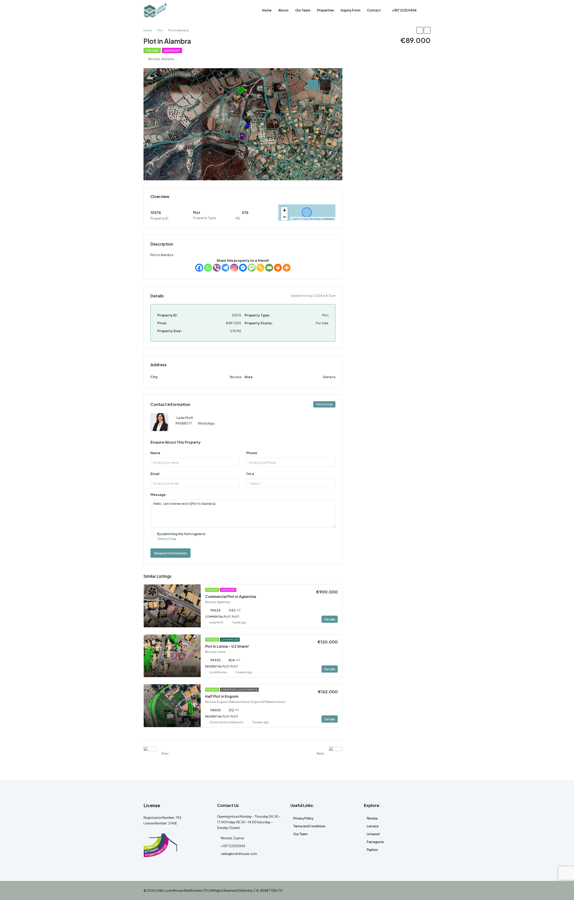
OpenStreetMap (312, 218)
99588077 (183, 423)
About (283, 10)
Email (154, 473)
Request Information (170, 553)
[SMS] (252, 268)
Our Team (302, 10)
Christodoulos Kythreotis (239, 689)
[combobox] (291, 483)
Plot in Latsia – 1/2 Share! (227, 646)
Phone (251, 453)
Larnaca (372, 826)
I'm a (250, 473)
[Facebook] (199, 268)
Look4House (230, 639)
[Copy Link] (260, 268)
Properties (325, 10)
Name (155, 453)
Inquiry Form (350, 10)
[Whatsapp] (208, 268)
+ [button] (284, 210)
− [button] (284, 217)
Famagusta (375, 842)
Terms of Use (166, 539)
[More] (287, 268)
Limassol (373, 834)
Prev (165, 753)
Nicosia (372, 818)
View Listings (324, 404)
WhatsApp (206, 423)
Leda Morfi (172, 50)
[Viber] (217, 268)
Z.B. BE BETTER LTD (268, 890)
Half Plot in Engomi (221, 696)
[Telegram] (225, 268)
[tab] (313, 84)
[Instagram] (234, 268)
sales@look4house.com (239, 854)
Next (320, 753)
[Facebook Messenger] (243, 268)
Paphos (372, 850)
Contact (374, 10)
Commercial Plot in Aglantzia (230, 596)
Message (158, 494)
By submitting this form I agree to (181, 536)
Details (329, 619)
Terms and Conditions (309, 826)
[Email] (269, 268)
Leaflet (295, 218)
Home (267, 10)
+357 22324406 (404, 10)
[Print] (278, 268)
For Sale (152, 50)
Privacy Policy (303, 818)
